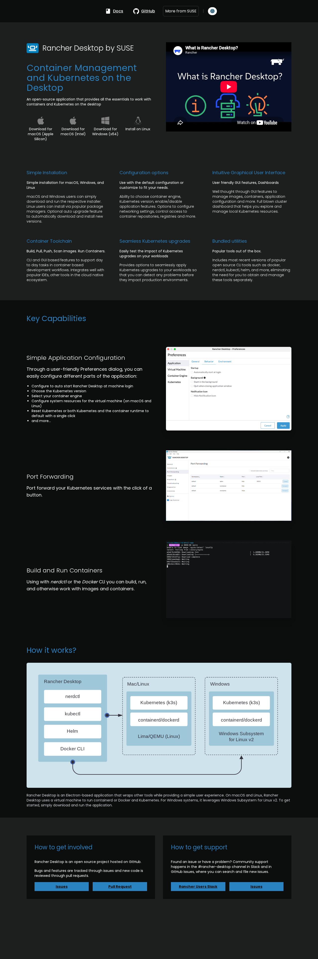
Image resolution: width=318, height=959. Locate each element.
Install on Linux (137, 129)
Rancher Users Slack (198, 886)
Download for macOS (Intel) (73, 131)
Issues (62, 886)
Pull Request (120, 886)
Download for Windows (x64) (105, 131)
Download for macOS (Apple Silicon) (40, 134)
